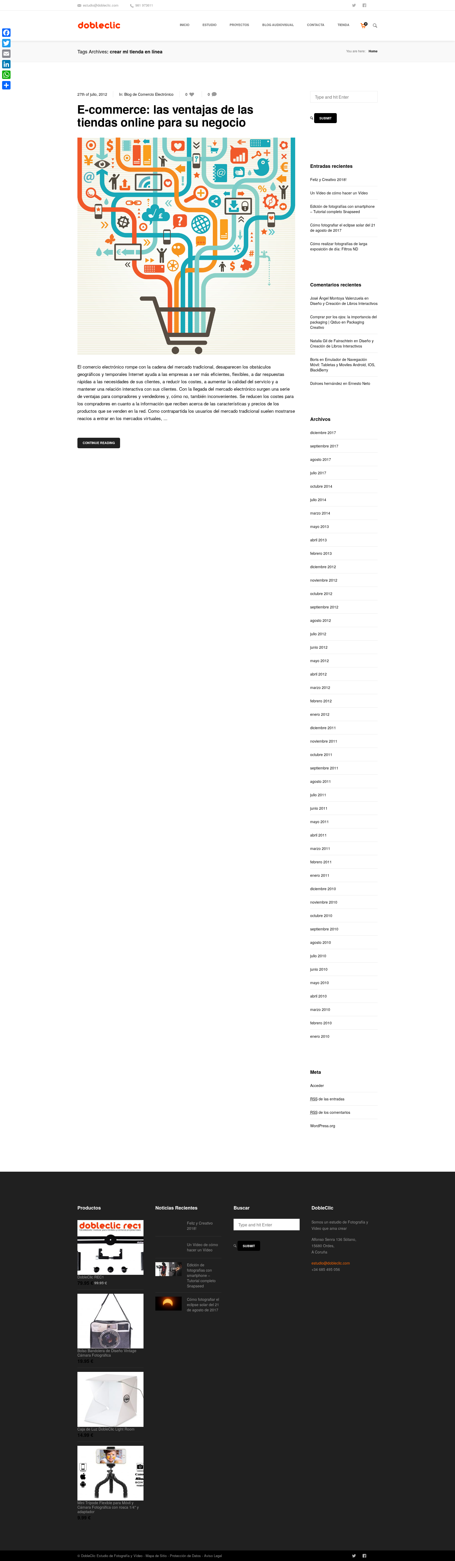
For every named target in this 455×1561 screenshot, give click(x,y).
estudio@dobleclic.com (100, 5)
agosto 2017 (320, 459)
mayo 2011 (319, 821)
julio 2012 (318, 633)
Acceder (317, 1085)
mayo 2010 (319, 982)
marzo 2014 (320, 513)
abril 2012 (318, 674)
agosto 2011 (320, 781)
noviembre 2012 (323, 580)
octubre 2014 (321, 486)
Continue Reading (99, 442)
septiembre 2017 (324, 446)
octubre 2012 (321, 593)
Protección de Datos (185, 1555)
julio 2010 (318, 955)
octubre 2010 (321, 915)
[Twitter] (6, 43)
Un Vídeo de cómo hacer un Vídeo (339, 192)
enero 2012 (319, 714)
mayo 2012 (319, 660)
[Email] (6, 53)
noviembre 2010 (323, 902)
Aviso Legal (213, 1555)
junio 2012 (319, 647)
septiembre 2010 (324, 928)
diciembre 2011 (323, 727)
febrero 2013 (321, 553)
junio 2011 (319, 808)
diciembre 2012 (323, 566)
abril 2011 (318, 835)
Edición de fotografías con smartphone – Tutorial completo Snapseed (342, 209)
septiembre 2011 (324, 768)
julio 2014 (318, 499)
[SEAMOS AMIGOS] (365, 4)
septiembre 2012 (324, 607)
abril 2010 (318, 996)
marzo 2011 (320, 848)
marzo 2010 (320, 1009)
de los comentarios (330, 1112)
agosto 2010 (320, 942)
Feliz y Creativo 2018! (328, 179)
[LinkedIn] (6, 64)
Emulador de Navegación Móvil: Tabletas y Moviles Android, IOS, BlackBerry (342, 364)
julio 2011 (318, 794)
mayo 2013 (319, 526)
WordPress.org (322, 1125)
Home (373, 51)
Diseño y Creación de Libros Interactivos (344, 303)
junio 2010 (319, 969)
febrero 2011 (321, 861)
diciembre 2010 (323, 888)
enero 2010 (319, 1036)
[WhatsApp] (6, 74)
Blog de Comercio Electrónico (149, 94)
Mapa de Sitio (156, 1555)
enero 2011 (319, 875)
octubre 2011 (321, 754)
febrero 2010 (321, 1022)
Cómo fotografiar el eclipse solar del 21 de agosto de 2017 (342, 227)
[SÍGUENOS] (354, 4)
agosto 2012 (320, 620)
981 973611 (144, 5)
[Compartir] (6, 85)
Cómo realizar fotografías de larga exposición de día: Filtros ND (338, 246)
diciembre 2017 (323, 432)
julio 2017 (318, 472)
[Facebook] (6, 32)
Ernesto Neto (359, 383)
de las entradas (327, 1098)
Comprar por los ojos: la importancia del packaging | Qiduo (343, 319)
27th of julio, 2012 (92, 94)
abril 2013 (318, 539)
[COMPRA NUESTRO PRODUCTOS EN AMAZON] (375, 4)
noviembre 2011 (323, 741)
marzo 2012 (320, 687)
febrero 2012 (321, 700)
